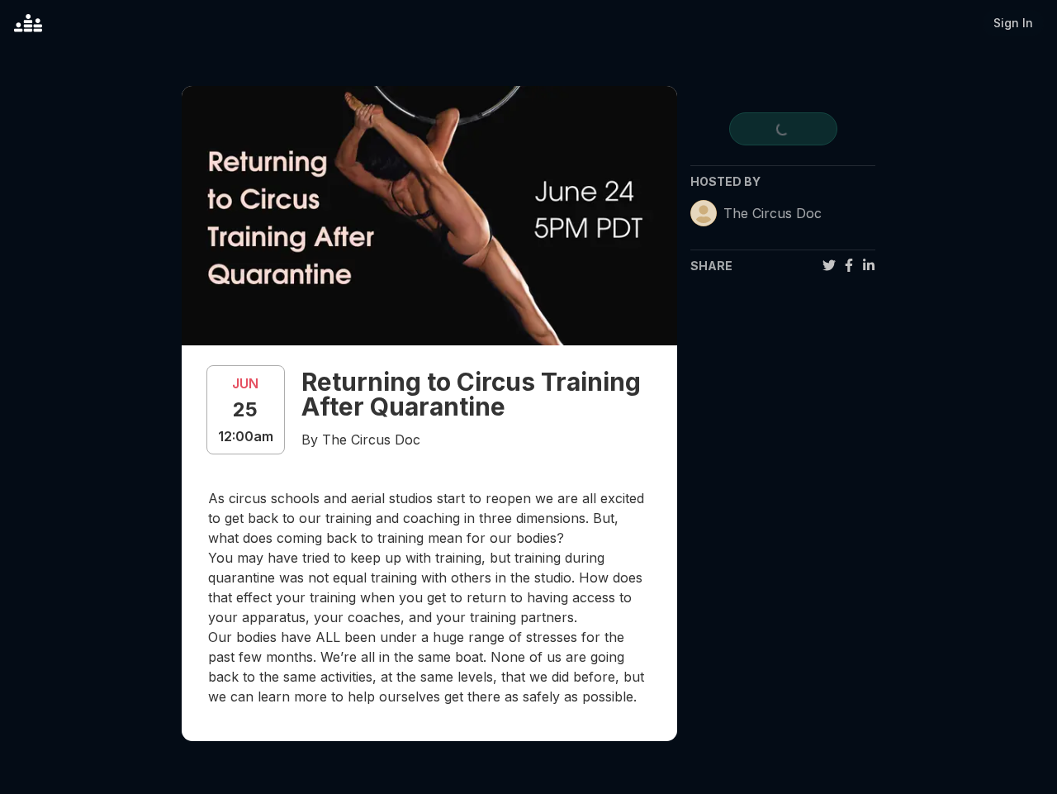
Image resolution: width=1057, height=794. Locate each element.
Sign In (1013, 23)
